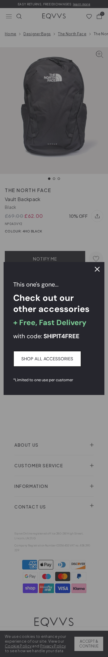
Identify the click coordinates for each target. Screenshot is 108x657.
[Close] (97, 269)
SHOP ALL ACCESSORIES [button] (47, 359)
